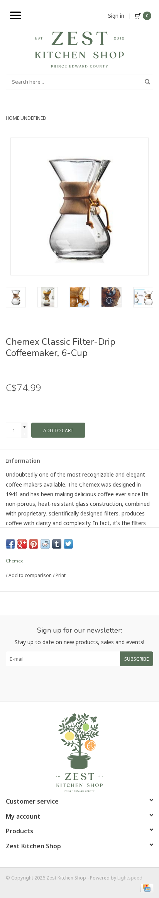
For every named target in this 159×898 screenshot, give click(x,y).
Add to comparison (30, 575)
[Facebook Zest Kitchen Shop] (72, 684)
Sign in (116, 15)
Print (61, 575)
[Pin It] (33, 544)
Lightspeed (129, 878)
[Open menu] (15, 15)
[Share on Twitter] (68, 544)
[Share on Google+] (22, 544)
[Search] (147, 81)
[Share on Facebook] (10, 544)
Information (23, 460)
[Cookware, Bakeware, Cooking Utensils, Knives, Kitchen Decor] (79, 49)
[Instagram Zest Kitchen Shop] (86, 684)
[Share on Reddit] (45, 544)
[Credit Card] (145, 887)
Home (12, 118)
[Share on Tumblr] (56, 544)
